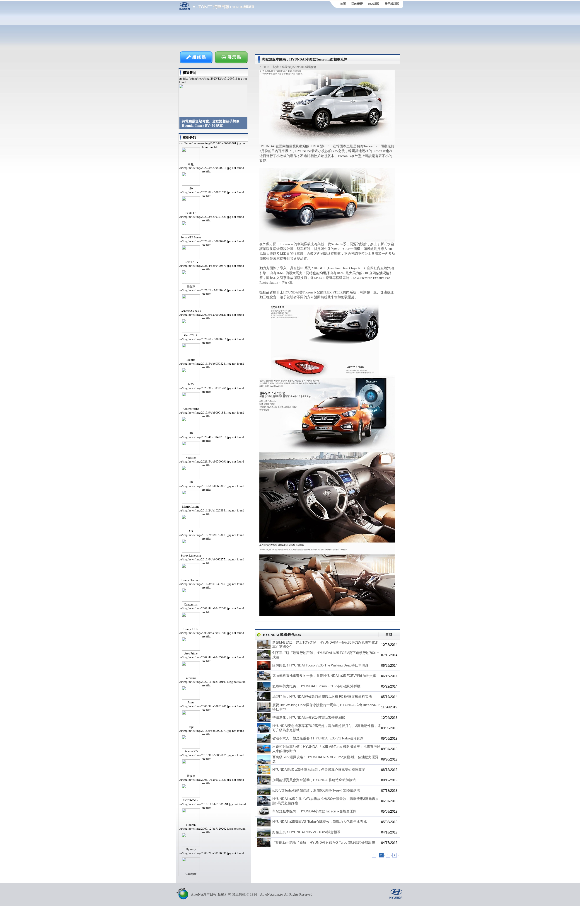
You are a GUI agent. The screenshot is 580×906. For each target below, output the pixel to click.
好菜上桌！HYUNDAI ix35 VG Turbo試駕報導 (306, 832)
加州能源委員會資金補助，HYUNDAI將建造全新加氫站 (314, 780)
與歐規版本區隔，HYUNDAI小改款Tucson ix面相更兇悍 (314, 811)
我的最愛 (357, 3)
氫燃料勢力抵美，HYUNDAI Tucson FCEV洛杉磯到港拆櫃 (316, 686)
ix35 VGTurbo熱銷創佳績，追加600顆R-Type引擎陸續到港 (316, 790)
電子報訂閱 (391, 3)
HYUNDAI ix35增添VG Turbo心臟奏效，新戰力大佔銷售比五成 (319, 822)
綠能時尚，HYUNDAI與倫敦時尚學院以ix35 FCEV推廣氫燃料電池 (322, 696)
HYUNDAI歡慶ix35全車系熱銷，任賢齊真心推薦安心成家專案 (318, 769)
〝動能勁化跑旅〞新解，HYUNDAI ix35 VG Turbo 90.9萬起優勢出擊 (323, 842)
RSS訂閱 (373, 3)
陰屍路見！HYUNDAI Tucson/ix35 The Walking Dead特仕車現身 (320, 665)
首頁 (343, 3)
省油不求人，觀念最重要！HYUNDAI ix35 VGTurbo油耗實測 (317, 738)
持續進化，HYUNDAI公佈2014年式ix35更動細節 (308, 717)
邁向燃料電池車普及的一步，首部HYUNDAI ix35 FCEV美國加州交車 (324, 676)
